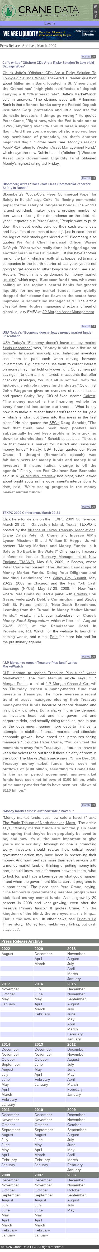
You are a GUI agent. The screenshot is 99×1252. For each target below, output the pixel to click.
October (8, 994)
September (76, 999)
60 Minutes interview (37, 476)
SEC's (54, 423)
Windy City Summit (69, 578)
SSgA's (90, 599)
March (40, 964)
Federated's (26, 599)
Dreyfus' (81, 594)
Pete (54, 637)
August (7, 954)
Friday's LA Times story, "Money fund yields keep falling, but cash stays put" (49, 924)
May (5, 999)
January (74, 979)
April (38, 959)
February (42, 1014)
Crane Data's (14, 535)
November (76, 954)
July (70, 964)
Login (49, 23)
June (39, 994)
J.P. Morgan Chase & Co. (67, 684)
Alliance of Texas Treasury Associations (61, 530)
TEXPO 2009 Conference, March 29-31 (31, 513)
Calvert (89, 396)
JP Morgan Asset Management (68, 312)
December (43, 954)
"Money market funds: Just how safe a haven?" (38, 811)
